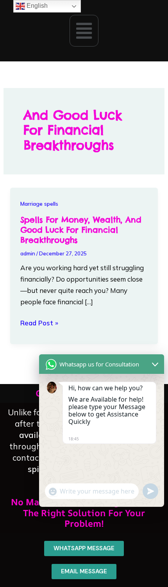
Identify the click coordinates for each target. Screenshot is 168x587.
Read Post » (39, 322)
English (36, 5)
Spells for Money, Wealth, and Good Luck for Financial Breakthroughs (80, 230)
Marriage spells (39, 203)
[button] (84, 30)
